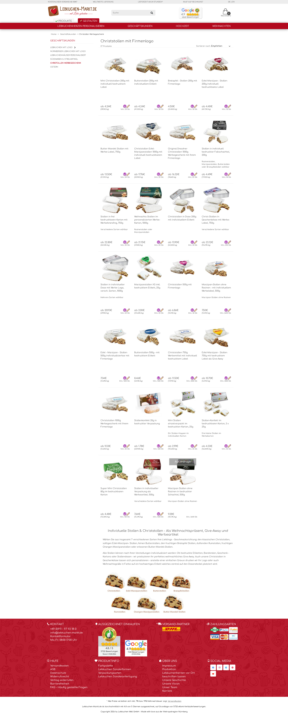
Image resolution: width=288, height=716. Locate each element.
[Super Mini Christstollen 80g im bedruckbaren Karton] (115, 471)
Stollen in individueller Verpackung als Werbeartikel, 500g (146, 491)
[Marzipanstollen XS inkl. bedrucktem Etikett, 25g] (149, 268)
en (233, 2)
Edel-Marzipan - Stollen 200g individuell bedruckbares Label (214, 84)
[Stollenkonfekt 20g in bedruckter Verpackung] (149, 403)
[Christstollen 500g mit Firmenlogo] (182, 268)
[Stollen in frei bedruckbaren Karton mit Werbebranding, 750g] (115, 200)
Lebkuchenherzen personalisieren (80, 26)
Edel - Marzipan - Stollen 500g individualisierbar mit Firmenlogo (114, 355)
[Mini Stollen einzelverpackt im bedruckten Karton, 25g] (182, 403)
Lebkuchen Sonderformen (114, 669)
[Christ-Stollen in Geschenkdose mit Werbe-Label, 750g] (216, 200)
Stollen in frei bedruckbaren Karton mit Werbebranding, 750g (114, 220)
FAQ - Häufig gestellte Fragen (68, 687)
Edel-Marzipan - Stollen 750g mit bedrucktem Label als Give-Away (214, 355)
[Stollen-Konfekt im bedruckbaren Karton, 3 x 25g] (216, 403)
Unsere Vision (171, 683)
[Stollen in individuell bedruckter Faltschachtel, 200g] (216, 132)
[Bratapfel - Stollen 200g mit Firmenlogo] (182, 64)
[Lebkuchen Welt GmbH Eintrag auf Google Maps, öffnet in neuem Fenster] (136, 644)
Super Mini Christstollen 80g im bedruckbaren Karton (113, 491)
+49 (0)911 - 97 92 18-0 (63, 629)
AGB (52, 669)
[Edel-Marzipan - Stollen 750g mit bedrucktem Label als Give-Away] (216, 335)
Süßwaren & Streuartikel (64, 59)
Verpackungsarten (109, 673)
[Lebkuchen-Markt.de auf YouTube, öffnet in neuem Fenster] (213, 674)
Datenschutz (58, 673)
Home (53, 34)
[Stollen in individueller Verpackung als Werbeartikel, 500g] (149, 471)
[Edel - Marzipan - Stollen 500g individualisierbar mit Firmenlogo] (115, 335)
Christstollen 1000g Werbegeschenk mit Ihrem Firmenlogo (114, 423)
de (229, 2)
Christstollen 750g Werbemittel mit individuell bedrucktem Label (182, 355)
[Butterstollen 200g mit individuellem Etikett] (149, 64)
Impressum (169, 665)
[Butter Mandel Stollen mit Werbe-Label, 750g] (115, 132)
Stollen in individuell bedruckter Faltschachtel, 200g (216, 152)
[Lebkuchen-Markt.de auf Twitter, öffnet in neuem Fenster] (226, 667)
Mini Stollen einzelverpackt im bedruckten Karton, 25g (180, 423)
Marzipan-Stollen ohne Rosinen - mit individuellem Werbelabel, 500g (216, 287)
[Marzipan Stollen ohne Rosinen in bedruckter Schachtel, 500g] (182, 471)
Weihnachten (221, 26)
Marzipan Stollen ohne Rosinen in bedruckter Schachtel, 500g (180, 491)
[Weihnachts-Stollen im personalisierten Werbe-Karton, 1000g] (149, 200)
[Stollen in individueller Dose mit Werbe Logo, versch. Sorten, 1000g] (115, 268)
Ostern (54, 67)
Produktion (169, 669)
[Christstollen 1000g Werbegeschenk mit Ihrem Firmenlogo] (115, 403)
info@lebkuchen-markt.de (66, 632)
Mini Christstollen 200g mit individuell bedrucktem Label (114, 84)
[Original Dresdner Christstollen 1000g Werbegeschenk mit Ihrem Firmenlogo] (182, 132)
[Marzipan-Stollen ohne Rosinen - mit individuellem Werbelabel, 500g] (216, 268)
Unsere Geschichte (174, 680)
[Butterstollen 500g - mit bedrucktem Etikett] (149, 335)
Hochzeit (182, 26)
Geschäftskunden (140, 26)
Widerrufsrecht (59, 676)
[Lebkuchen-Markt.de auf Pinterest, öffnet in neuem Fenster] (232, 667)
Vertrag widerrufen (62, 680)
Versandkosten (59, 665)
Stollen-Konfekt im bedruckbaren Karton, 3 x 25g (215, 423)
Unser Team (169, 687)
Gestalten (89, 21)
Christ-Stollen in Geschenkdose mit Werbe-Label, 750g (216, 220)
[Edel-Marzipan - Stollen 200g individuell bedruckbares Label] (216, 64)
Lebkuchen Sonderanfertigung (117, 676)
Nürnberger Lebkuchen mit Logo (68, 51)
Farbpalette (105, 665)
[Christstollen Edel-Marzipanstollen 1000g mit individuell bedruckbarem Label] (149, 132)
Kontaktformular (60, 636)
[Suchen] (152, 13)
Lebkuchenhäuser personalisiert (68, 55)
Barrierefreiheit (59, 683)
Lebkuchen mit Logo (61, 47)
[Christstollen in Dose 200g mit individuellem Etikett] (182, 200)
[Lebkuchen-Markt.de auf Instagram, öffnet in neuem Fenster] (219, 667)
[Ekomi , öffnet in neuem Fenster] (109, 641)
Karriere (167, 691)
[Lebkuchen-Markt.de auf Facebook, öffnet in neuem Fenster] (213, 667)
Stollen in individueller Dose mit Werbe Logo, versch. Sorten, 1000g (112, 287)
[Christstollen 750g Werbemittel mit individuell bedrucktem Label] (182, 335)
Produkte (65, 21)
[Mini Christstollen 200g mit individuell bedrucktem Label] (115, 64)
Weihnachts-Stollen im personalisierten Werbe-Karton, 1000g (147, 220)
